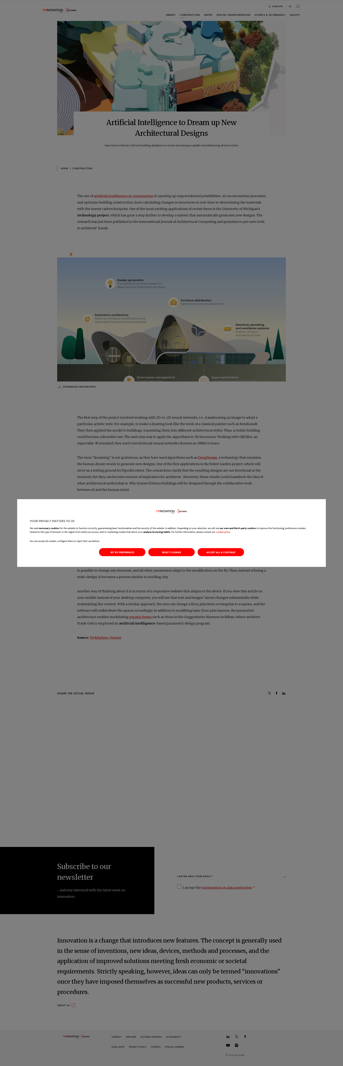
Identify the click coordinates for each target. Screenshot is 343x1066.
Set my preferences (122, 552)
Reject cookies (171, 552)
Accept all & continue (221, 552)
